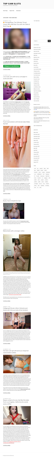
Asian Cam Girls (36, 51)
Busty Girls (35, 65)
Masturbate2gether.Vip (25, 389)
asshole (41, 168)
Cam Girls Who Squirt (37, 69)
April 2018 (35, 150)
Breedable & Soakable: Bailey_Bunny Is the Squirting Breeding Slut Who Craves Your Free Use (42, 108)
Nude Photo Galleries (37, 90)
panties (35, 181)
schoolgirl (36, 183)
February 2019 (36, 144)
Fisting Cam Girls (37, 71)
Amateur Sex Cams (37, 47)
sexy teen (7, 183)
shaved (47, 183)
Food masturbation (17, 174)
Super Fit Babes (36, 98)
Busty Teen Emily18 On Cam (12, 201)
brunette (35, 172)
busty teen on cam (24, 221)
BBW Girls (35, 55)
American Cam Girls (37, 49)
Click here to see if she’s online (15, 294)
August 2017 (36, 162)
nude (39, 179)
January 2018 (36, 154)
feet (43, 174)
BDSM (38, 170)
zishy (40, 187)
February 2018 (36, 152)
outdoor (46, 179)
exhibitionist (39, 174)
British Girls (36, 61)
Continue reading (6, 69)
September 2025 (37, 136)
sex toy (40, 183)
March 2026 (36, 132)
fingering (47, 174)
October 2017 (36, 160)
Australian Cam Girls (37, 53)
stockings (47, 185)
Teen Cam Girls (36, 100)
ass (37, 168)
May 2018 (35, 148)
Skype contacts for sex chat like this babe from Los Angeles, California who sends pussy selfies (16, 402)
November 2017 (36, 158)
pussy (43, 181)
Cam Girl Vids (36, 67)
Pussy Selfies (36, 92)
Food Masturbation (37, 73)
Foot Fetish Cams (37, 75)
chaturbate (48, 172)
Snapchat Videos (37, 96)
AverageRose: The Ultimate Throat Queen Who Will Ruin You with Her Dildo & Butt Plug (16, 24)
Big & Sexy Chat (36, 57)
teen (35, 187)
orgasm (42, 179)
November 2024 (36, 138)
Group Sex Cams (37, 79)
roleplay (46, 181)
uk (37, 187)
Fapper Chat (12, 10)
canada (43, 172)
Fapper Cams (18, 101)
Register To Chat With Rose (12, 66)
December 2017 (36, 156)
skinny (35, 185)
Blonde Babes (36, 59)
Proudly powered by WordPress (8, 455)
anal (35, 168)
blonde (22, 183)
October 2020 (36, 142)
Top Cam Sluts (12, 4)
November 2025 (36, 134)
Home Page (5, 10)
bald (47, 168)
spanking (42, 185)
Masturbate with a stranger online (13, 231)
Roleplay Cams (36, 94)
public (39, 181)
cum (35, 174)
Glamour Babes (36, 77)
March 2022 (36, 140)
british (45, 170)
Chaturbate (18, 10)
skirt (38, 185)
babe (45, 168)
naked (35, 179)
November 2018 (36, 146)
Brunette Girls (36, 63)
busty (40, 172)
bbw (35, 170)
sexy (44, 183)
